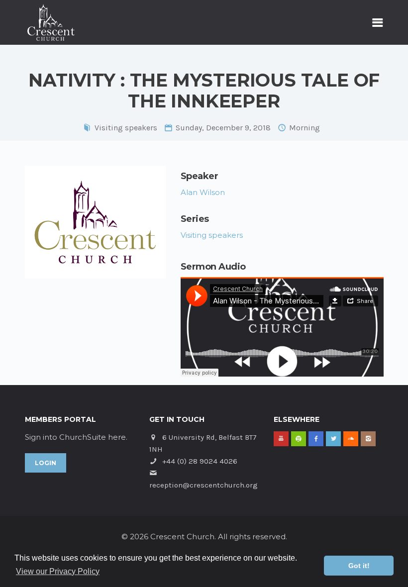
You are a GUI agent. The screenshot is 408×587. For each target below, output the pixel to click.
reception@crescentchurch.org (203, 485)
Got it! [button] (359, 566)
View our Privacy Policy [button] (58, 571)
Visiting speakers (126, 127)
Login (45, 463)
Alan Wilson (203, 192)
